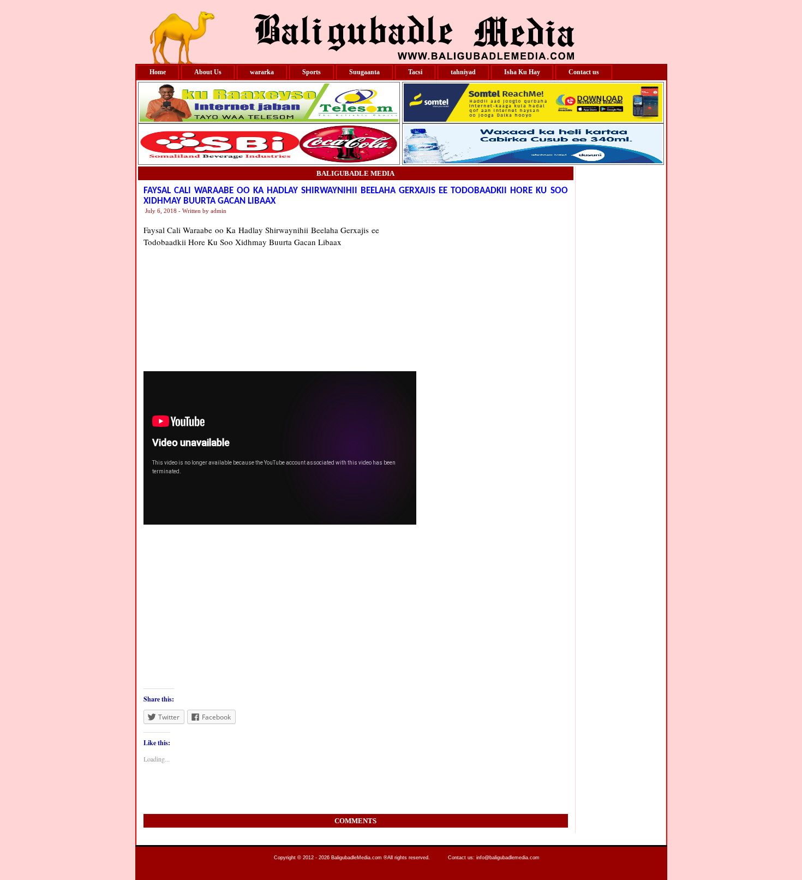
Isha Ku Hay (522, 72)
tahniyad (463, 72)
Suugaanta (364, 72)
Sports (311, 72)
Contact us (583, 72)
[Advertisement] (473, 292)
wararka (262, 72)
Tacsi (415, 72)
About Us (208, 72)
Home (157, 72)
